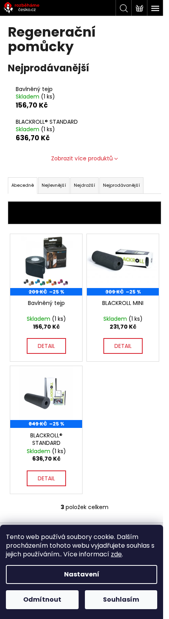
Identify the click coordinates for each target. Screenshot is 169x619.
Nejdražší (84, 185)
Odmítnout (42, 599)
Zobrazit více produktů (82, 158)
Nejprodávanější (121, 185)
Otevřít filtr (84, 213)
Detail (46, 346)
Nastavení (81, 574)
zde (116, 554)
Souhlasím (121, 599)
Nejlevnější (54, 185)
